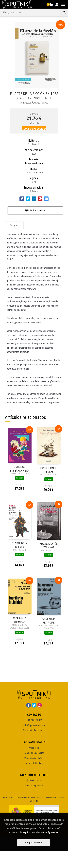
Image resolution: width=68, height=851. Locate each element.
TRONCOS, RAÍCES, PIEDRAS (48, 469)
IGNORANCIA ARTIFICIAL (48, 620)
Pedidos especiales (34, 785)
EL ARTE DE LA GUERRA (20, 545)
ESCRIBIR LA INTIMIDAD (19, 620)
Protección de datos (34, 758)
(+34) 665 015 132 (34, 720)
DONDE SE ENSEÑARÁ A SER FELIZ (19, 468)
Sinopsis (14, 225)
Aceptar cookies (33, 842)
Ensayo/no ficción (34, 163)
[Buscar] (64, 12)
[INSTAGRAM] (39, 705)
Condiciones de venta (34, 753)
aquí (25, 832)
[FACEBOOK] (28, 705)
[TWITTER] (34, 705)
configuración (51, 832)
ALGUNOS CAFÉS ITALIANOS (49, 545)
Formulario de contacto (34, 730)
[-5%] (20, 445)
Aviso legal (34, 747)
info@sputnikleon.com (34, 725)
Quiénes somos (34, 780)
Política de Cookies (34, 763)
